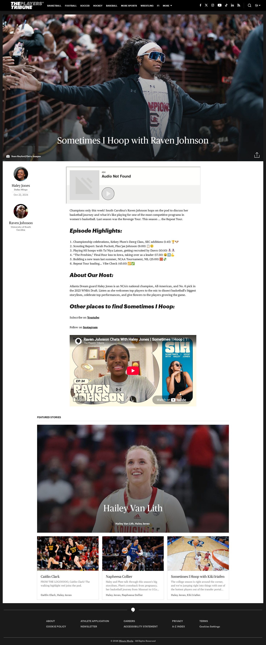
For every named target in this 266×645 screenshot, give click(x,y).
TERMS (203, 621)
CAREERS (129, 621)
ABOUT (50, 621)
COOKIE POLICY (56, 626)
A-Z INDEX (178, 626)
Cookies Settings (209, 626)
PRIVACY (177, 621)
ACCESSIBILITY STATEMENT (141, 626)
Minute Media (126, 641)
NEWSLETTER (89, 626)
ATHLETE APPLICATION (95, 621)
